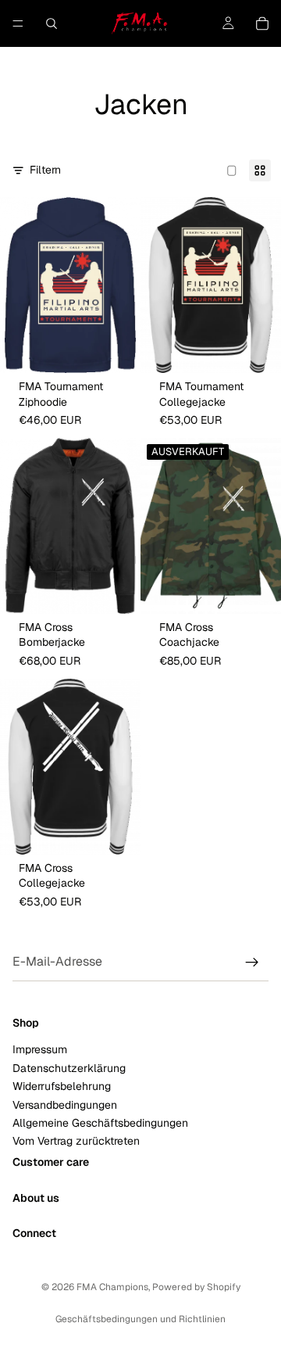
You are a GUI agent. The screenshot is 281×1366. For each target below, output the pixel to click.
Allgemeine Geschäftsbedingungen (100, 1123)
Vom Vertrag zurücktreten (76, 1141)
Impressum (39, 1049)
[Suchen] (51, 23)
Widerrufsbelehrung (61, 1086)
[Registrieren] (252, 962)
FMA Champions (112, 1287)
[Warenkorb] (262, 23)
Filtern (45, 170)
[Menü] (18, 23)
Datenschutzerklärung (69, 1067)
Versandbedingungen (64, 1104)
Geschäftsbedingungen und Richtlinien (140, 1319)
